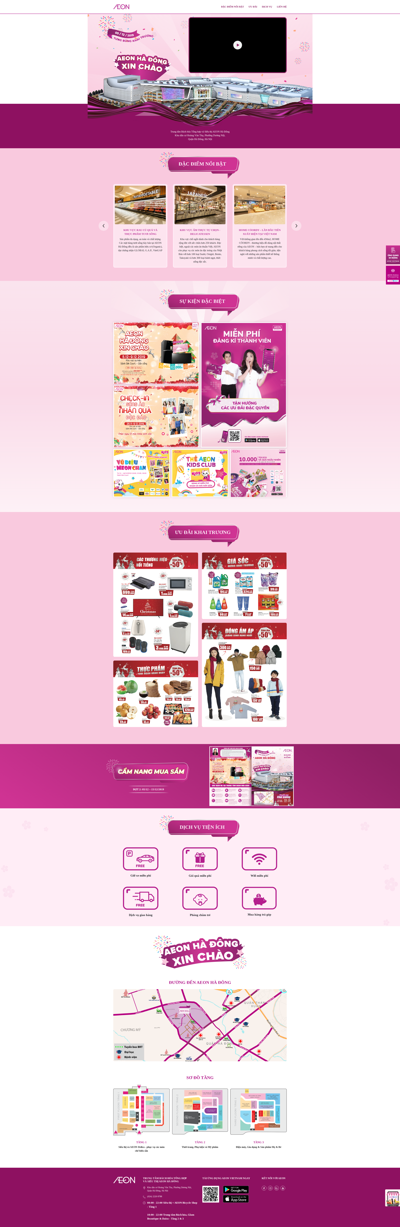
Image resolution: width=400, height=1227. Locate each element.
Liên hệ (282, 6)
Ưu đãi (253, 6)
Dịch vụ (267, 6)
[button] (296, 226)
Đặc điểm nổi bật (232, 6)
